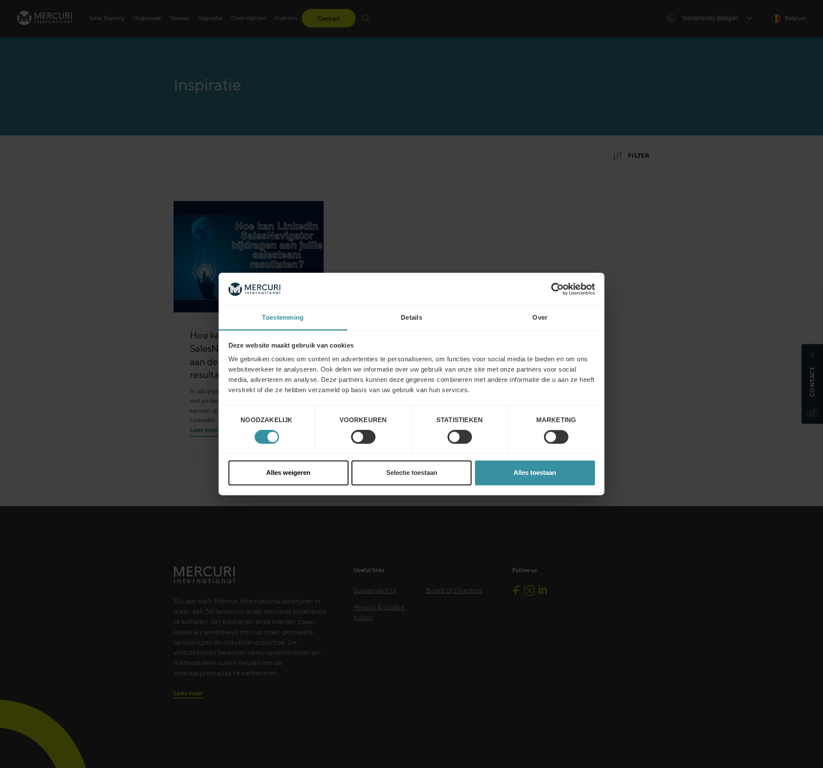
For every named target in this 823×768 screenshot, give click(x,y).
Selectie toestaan (411, 472)
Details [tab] (411, 317)
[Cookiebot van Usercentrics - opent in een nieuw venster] (557, 289)
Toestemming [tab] (282, 317)
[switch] (363, 437)
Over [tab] (539, 317)
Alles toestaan (535, 472)
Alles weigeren (288, 472)
